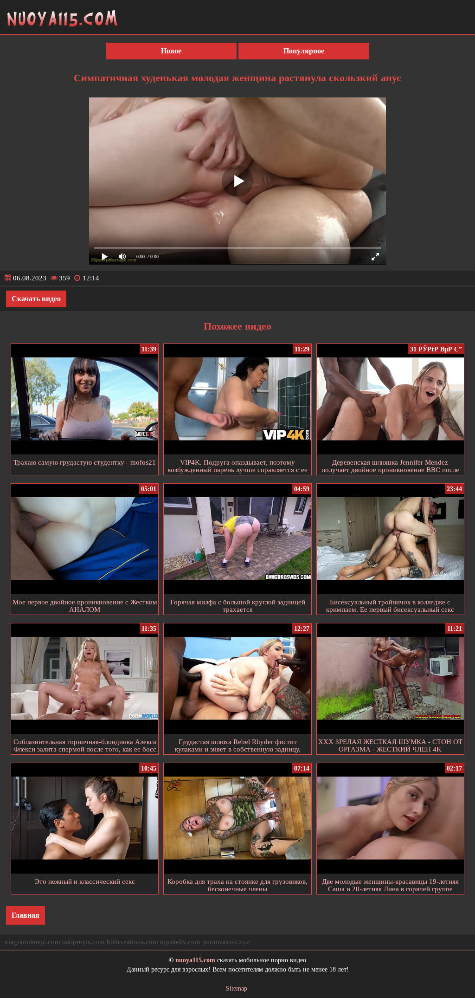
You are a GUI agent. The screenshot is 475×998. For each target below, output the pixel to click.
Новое (171, 51)
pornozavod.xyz (226, 942)
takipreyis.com (83, 942)
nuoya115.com (195, 960)
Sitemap (236, 988)
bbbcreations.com (132, 942)
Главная (25, 915)
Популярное (303, 51)
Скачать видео (36, 299)
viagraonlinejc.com (32, 942)
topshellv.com (180, 942)
